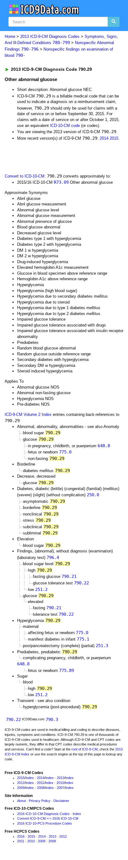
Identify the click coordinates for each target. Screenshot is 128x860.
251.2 (41, 589)
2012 (21, 783)
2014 (104, 138)
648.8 (104, 445)
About (21, 801)
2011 (40, 783)
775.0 (65, 451)
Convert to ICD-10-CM (24, 176)
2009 (21, 788)
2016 (21, 836)
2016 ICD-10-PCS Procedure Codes (44, 823)
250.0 (93, 494)
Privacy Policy (39, 801)
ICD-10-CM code (65, 125)
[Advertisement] (49, 156)
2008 (40, 788)
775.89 (66, 670)
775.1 (83, 639)
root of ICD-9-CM (84, 749)
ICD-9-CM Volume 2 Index (28, 414)
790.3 (52, 719)
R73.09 (61, 182)
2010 (60, 783)
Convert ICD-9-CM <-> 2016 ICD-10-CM (47, 818)
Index (29, 778)
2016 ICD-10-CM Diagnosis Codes (43, 814)
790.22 (81, 582)
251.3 (102, 645)
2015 (114, 138)
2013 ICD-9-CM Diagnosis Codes (50, 36)
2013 (60, 778)
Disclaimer (61, 801)
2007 (60, 788)
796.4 (53, 557)
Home (10, 36)
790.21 (69, 576)
